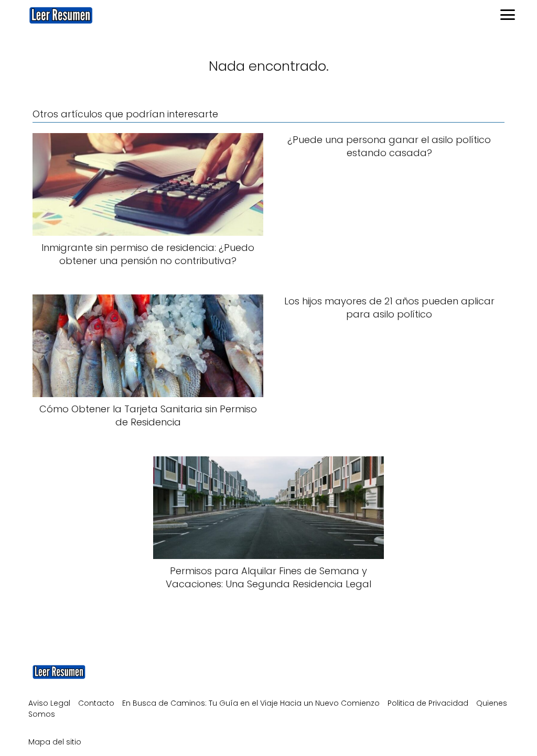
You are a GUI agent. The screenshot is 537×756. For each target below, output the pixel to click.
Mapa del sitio (54, 742)
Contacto (96, 703)
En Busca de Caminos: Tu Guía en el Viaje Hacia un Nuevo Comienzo (251, 703)
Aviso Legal (49, 703)
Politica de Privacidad (428, 703)
